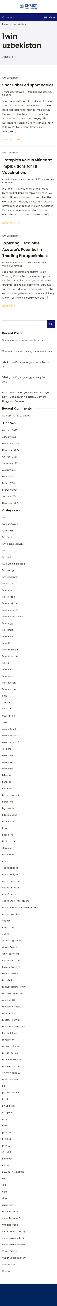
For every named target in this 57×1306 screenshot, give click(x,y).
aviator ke (7, 755)
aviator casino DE (11, 735)
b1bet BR (6, 775)
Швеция (6, 1271)
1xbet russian (9, 682)
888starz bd (8, 715)
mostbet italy (9, 1013)
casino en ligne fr (11, 874)
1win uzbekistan (10, 77)
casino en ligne (10, 867)
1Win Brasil (7, 530)
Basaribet (7, 788)
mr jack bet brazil (11, 1052)
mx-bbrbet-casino (12, 1059)
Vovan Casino (9, 1251)
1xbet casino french (12, 616)
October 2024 (9, 456)
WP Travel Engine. (28, 1294)
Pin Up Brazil (8, 1105)
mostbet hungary (11, 1006)
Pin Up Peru (8, 1112)
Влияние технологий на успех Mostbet (23, 340)
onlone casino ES (11, 1072)
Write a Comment (12, 265)
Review (6, 1165)
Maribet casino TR (11, 973)
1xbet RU (6, 669)
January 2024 (9, 496)
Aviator (6, 722)
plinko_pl (7, 1145)
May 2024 (7, 476)
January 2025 (9, 436)
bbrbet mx (7, 801)
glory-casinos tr (10, 953)
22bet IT (6, 709)
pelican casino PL (11, 1092)
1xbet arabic (8, 596)
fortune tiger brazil (12, 940)
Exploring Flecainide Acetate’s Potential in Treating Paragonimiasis (25, 249)
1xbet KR (6, 643)
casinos (6, 920)
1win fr (5, 550)
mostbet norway (11, 1019)
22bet (5, 696)
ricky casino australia (13, 1171)
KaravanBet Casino (12, 960)
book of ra (7, 834)
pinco (5, 1119)
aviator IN (7, 748)
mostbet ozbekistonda (14, 1026)
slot (4, 1185)
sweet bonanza (10, 1211)
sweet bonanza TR (12, 1218)
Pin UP (5, 1099)
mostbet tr (8, 1039)
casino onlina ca (11, 881)
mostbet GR (8, 1000)
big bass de (8, 808)
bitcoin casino (9, 814)
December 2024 (11, 443)
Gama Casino (9, 947)
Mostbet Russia (10, 1033)
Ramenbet (8, 1158)
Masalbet (7, 980)
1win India (7, 557)
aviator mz (8, 762)
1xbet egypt (8, 623)
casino (5, 861)
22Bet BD (7, 702)
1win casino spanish (12, 543)
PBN (4, 1086)
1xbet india (7, 629)
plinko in (6, 1132)
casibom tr (8, 854)
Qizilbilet (6, 1152)
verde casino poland (13, 1238)
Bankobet (7, 781)
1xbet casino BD (10, 610)
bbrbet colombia (11, 795)
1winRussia (7, 583)
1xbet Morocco (10, 656)
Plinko (5, 1125)
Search (51, 324)
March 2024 (8, 483)
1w (3, 517)
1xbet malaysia (10, 649)
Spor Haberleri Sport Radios (28, 85)
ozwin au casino (10, 1079)
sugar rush (7, 1205)
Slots (4, 1191)
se (3, 1178)
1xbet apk (7, 590)
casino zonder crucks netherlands (20, 907)
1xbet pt (6, 662)
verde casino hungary (13, 1231)
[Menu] (45, 17)
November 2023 (10, 503)
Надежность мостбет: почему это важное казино (27, 351)
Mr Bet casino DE (11, 1046)
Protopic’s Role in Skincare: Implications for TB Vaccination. (27, 166)
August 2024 (9, 470)
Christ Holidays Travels (34, 1290)
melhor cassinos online (14, 986)
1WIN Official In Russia (13, 563)
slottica (6, 1198)
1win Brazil (7, 537)
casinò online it (10, 894)
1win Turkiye (8, 570)
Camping (7, 848)
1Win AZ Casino (10, 524)
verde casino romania (14, 1244)
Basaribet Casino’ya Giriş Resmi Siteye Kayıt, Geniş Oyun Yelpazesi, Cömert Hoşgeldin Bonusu (25, 397)
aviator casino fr (11, 742)
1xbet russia (8, 676)
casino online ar (10, 887)
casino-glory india (11, 914)
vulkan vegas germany (14, 1257)
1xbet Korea (8, 636)
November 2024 (10, 450)
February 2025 (9, 430)
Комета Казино (9, 1264)
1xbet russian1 (9, 689)
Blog (4, 828)
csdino (5, 933)
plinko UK (7, 1138)
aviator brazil (9, 729)
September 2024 (11, 463)
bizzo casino (8, 821)
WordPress (28, 1298)
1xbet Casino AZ (10, 603)
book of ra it (8, 841)
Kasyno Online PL (11, 967)
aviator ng (7, 768)
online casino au (11, 1066)
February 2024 (9, 489)
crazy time (8, 927)
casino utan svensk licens (15, 900)
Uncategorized (10, 1224)
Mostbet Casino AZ (12, 993)
